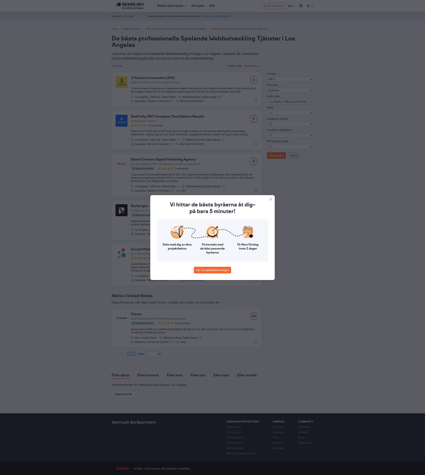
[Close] (271, 199)
